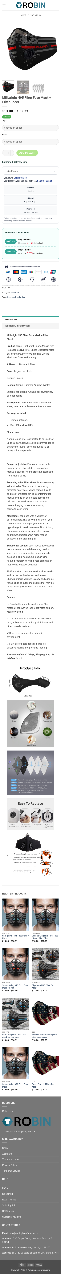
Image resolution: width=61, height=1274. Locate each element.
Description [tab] (11, 319)
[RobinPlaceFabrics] (30, 5)
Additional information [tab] (17, 326)
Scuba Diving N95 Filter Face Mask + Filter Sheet (45, 937)
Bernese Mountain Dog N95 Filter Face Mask (44, 1036)
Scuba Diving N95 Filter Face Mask (15, 1085)
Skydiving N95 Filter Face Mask (43, 986)
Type (4, 121)
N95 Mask (35, 15)
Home (23, 15)
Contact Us (8, 1211)
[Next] (54, 49)
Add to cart (27, 153)
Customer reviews (11, 1216)
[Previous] (7, 49)
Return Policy (9, 1199)
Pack (4, 135)
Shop (5, 1148)
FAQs (5, 1188)
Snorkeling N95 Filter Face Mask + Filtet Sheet (14, 1036)
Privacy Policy (9, 1165)
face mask (11, 297)
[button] (4, 5)
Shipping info (9, 1205)
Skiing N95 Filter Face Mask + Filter (15, 937)
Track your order (10, 1159)
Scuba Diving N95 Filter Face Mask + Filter (15, 986)
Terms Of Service (11, 1170)
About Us (7, 1153)
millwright (21, 297)
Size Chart (7, 1194)
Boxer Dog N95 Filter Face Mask (44, 1085)
